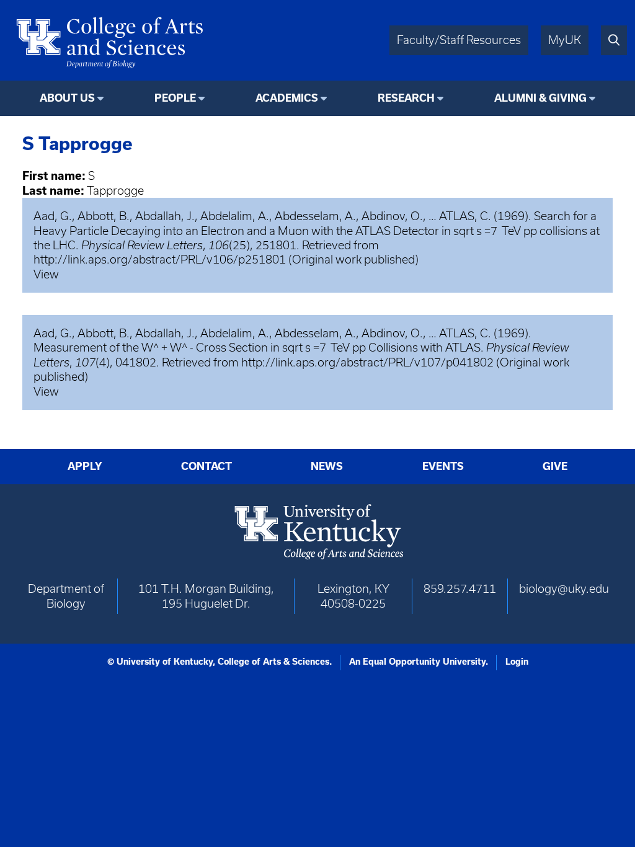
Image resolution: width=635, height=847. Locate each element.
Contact (206, 466)
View (46, 274)
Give (555, 466)
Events (443, 466)
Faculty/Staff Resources (459, 40)
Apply (85, 466)
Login (516, 662)
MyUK (564, 40)
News (327, 466)
